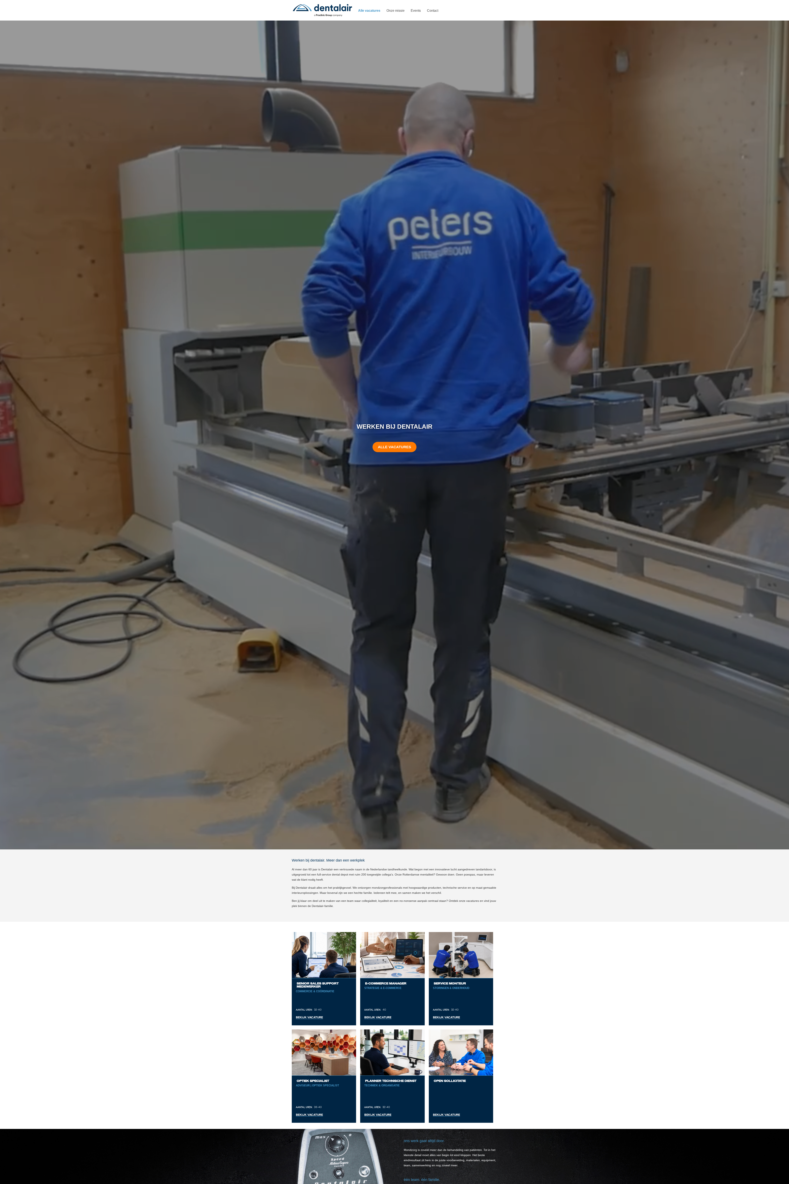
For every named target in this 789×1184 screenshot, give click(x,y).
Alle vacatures (394, 447)
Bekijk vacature (309, 1017)
